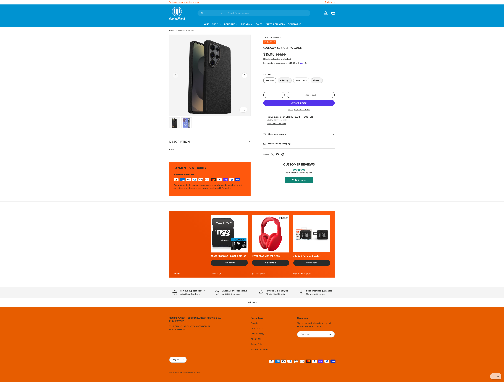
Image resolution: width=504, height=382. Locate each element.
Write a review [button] (299, 180)
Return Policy (257, 344)
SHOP (215, 24)
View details (229, 263)
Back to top (252, 302)
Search (254, 323)
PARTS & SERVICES (275, 24)
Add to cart (311, 95)
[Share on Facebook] (277, 154)
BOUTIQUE (229, 24)
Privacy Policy (257, 333)
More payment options (299, 109)
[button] (333, 13)
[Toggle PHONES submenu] (251, 24)
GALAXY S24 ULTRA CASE (185, 31)
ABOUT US (256, 339)
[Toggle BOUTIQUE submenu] (236, 24)
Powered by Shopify (194, 372)
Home (171, 31)
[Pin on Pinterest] (282, 154)
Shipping (267, 59)
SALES (259, 24)
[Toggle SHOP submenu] (220, 24)
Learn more (194, 2)
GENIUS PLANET (181, 372)
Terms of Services (259, 349)
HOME (206, 24)
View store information (276, 123)
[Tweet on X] (272, 154)
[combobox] (254, 13)
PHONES (245, 24)
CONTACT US (294, 24)
